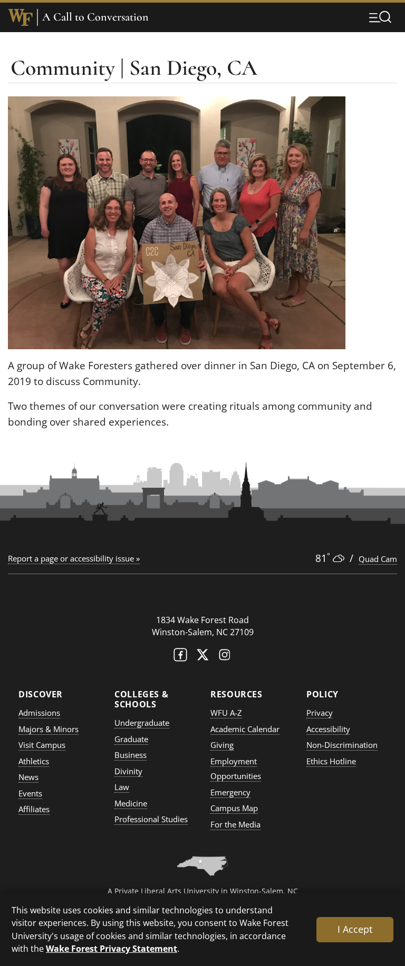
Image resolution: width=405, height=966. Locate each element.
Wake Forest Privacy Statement (111, 948)
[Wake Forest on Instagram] (224, 657)
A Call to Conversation (95, 17)
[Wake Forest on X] (202, 657)
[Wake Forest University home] (20, 17)
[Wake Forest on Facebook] (180, 657)
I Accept (355, 929)
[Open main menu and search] (380, 16)
